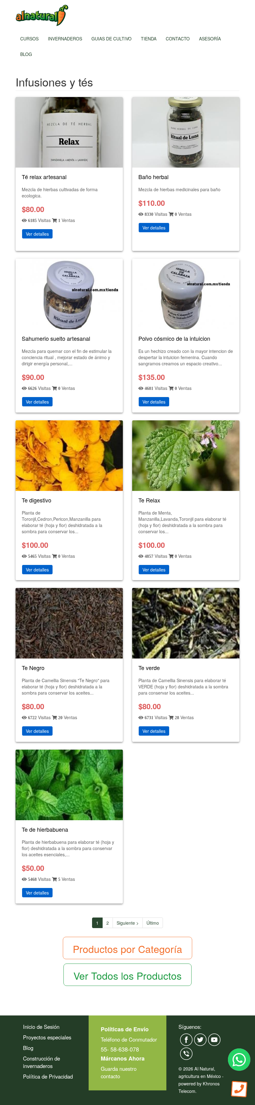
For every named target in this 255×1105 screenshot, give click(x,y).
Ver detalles (37, 234)
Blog (26, 54)
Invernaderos (65, 38)
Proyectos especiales (47, 1037)
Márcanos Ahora (123, 1058)
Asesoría (210, 38)
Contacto (178, 38)
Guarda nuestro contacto (119, 1072)
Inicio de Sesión (41, 1026)
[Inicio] (42, 15)
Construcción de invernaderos (41, 1062)
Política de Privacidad (48, 1076)
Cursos (29, 38)
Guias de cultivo (111, 38)
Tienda (148, 38)
